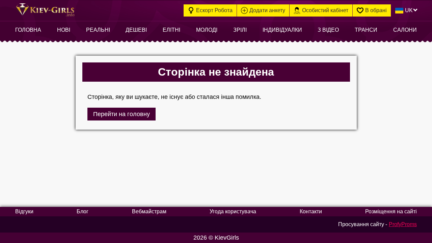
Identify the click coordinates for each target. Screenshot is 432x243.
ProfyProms (403, 224)
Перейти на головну (121, 114)
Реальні (98, 30)
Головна (28, 30)
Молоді (206, 30)
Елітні (171, 30)
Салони (405, 30)
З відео (328, 30)
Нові (63, 30)
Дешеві (136, 30)
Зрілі (240, 30)
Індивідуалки (282, 30)
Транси (366, 30)
